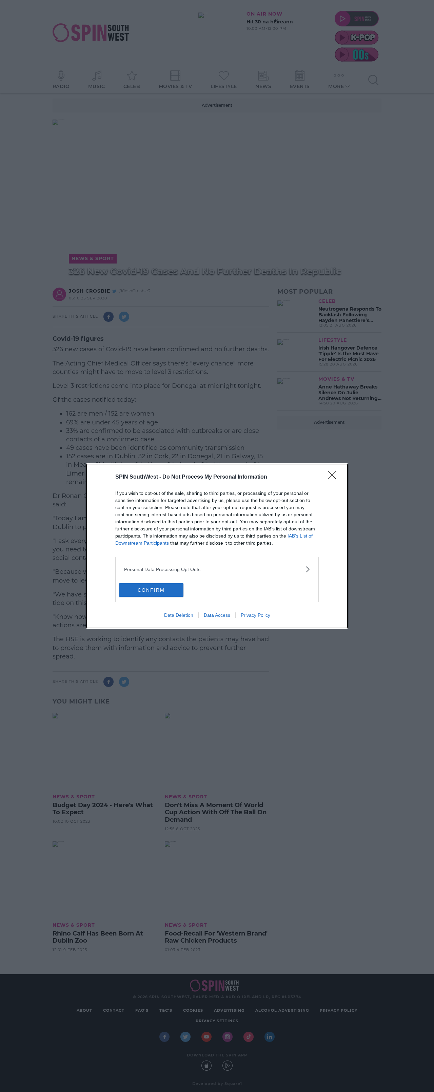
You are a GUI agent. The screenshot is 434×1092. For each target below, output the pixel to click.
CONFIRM (151, 590)
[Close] (334, 477)
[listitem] (217, 569)
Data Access (217, 615)
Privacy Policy (255, 615)
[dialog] (217, 546)
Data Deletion (178, 615)
